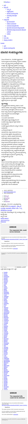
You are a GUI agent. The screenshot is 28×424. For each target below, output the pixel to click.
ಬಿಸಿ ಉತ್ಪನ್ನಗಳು (12, 206)
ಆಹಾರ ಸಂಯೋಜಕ (11, 23)
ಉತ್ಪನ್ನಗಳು (6, 19)
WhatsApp (3, 221)
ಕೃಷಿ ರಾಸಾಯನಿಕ (11, 21)
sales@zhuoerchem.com (10, 192)
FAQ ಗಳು (6, 38)
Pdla (17, 208)
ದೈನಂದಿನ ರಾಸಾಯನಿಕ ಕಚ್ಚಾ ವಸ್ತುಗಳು (15, 27)
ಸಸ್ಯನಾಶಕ (3, 208)
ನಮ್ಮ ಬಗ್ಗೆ (6, 7)
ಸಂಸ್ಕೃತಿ (9, 9)
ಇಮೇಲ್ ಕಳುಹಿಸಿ (5, 218)
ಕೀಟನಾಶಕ (8, 208)
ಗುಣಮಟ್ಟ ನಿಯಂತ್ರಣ (12, 15)
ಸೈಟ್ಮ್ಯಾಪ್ (19, 206)
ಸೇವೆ (8, 17)
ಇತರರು (8, 34)
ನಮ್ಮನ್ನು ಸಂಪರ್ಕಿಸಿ (8, 40)
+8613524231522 (5, 220)
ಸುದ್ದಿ (5, 36)
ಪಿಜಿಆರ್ (13, 208)
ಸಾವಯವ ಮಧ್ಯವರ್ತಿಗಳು (13, 25)
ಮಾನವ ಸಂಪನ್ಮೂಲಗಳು (12, 13)
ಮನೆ (5, 5)
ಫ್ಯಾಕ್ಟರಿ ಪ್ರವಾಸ (10, 11)
